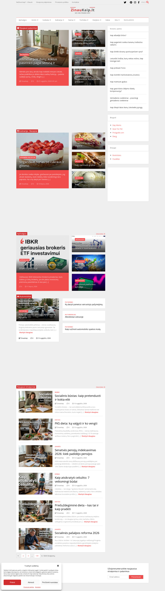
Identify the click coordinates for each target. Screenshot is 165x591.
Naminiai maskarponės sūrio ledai (88, 183)
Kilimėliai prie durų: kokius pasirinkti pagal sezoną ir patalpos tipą (38, 63)
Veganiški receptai (27, 157)
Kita (116, 20)
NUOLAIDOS (129, 20)
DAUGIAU (100, 387)
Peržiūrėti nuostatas (50, 582)
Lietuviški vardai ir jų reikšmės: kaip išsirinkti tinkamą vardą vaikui (85, 40)
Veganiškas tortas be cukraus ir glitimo (41, 164)
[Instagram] (135, 2)
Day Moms (116, 125)
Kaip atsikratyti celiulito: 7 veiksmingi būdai (72, 479)
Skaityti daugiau (26, 332)
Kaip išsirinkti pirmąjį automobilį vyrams (37, 316)
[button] (58, 566)
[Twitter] (125, 2)
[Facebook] (139, 2)
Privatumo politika (29, 587)
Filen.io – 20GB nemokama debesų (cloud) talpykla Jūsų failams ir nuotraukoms (87, 246)
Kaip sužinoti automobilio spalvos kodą (82, 329)
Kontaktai (38, 587)
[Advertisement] (60, 107)
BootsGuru (116, 155)
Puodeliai (116, 159)
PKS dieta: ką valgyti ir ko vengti (76, 423)
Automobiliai (70, 314)
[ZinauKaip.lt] (82, 13)
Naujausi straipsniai (26, 387)
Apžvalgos (23, 20)
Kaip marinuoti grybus (85, 165)
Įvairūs (78, 53)
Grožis (34, 20)
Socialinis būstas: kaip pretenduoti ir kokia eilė (78, 397)
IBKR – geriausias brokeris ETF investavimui (41, 266)
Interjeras (24, 55)
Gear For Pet (117, 129)
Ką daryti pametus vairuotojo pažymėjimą (84, 304)
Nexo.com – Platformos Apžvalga (85, 266)
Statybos (96, 20)
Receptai (79, 139)
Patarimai (23, 311)
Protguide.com (118, 133)
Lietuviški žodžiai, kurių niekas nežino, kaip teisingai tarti (87, 60)
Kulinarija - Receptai (28, 131)
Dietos (57, 420)
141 (37, 556)
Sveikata (46, 20)
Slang (114, 136)
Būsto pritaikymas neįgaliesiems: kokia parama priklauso (87, 79)
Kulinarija (58, 20)
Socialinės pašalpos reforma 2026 (77, 533)
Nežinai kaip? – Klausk (24, 2)
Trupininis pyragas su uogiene (85, 144)
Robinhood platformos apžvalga (85, 285)
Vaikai (107, 20)
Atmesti (31, 582)
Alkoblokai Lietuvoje (74, 317)
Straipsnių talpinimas (44, 2)
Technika (82, 20)
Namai (70, 20)
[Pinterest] (131, 2)
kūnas (57, 474)
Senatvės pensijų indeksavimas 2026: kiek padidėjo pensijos (75, 452)
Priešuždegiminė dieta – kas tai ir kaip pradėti (77, 507)
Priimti (12, 582)
